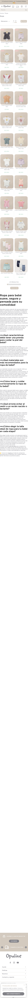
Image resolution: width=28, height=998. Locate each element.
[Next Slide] (26, 947)
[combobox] (14, 9)
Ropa (6, 13)
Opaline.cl (10, 453)
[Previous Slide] (2, 947)
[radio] (14, 21)
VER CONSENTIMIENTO (13, 994)
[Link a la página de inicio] (2, 13)
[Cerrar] (24, 985)
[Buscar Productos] (26, 10)
